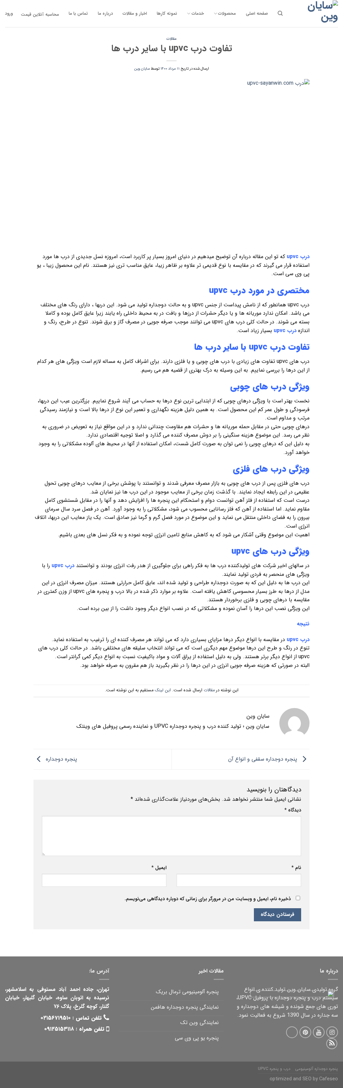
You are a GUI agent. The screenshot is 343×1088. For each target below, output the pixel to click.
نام (296, 868)
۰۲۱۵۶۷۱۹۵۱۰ (56, 1018)
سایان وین (142, 69)
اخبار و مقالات (135, 13)
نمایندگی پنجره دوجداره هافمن (184, 1007)
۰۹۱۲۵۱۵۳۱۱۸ (59, 1029)
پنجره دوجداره (60, 759)
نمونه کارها (167, 13)
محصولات (227, 13)
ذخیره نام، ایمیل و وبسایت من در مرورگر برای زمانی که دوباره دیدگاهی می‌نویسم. (208, 899)
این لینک (163, 690)
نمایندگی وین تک (199, 1022)
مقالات (171, 39)
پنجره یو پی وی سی (196, 1038)
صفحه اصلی (257, 13)
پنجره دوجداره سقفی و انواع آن (263, 759)
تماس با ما (78, 13)
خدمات (198, 13)
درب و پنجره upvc (274, 1069)
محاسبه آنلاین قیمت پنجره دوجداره (40, 14)
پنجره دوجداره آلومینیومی (316, 1069)
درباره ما (105, 13)
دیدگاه (292, 810)
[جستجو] (280, 13)
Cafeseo (328, 1079)
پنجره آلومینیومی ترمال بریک (187, 992)
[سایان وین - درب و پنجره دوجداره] (314, 13)
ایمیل (158, 868)
